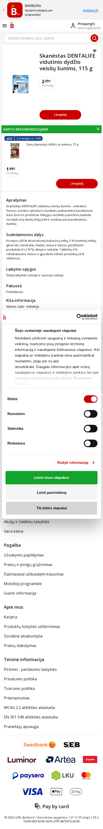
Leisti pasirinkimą (51, 492)
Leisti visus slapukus (51, 477)
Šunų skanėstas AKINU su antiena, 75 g (53, 144)
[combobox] (51, 38)
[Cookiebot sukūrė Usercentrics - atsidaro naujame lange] (76, 317)
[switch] (90, 414)
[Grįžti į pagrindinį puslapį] (12, 25)
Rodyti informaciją (72, 462)
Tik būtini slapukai (51, 508)
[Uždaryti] (3, 10)
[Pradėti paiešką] (94, 38)
